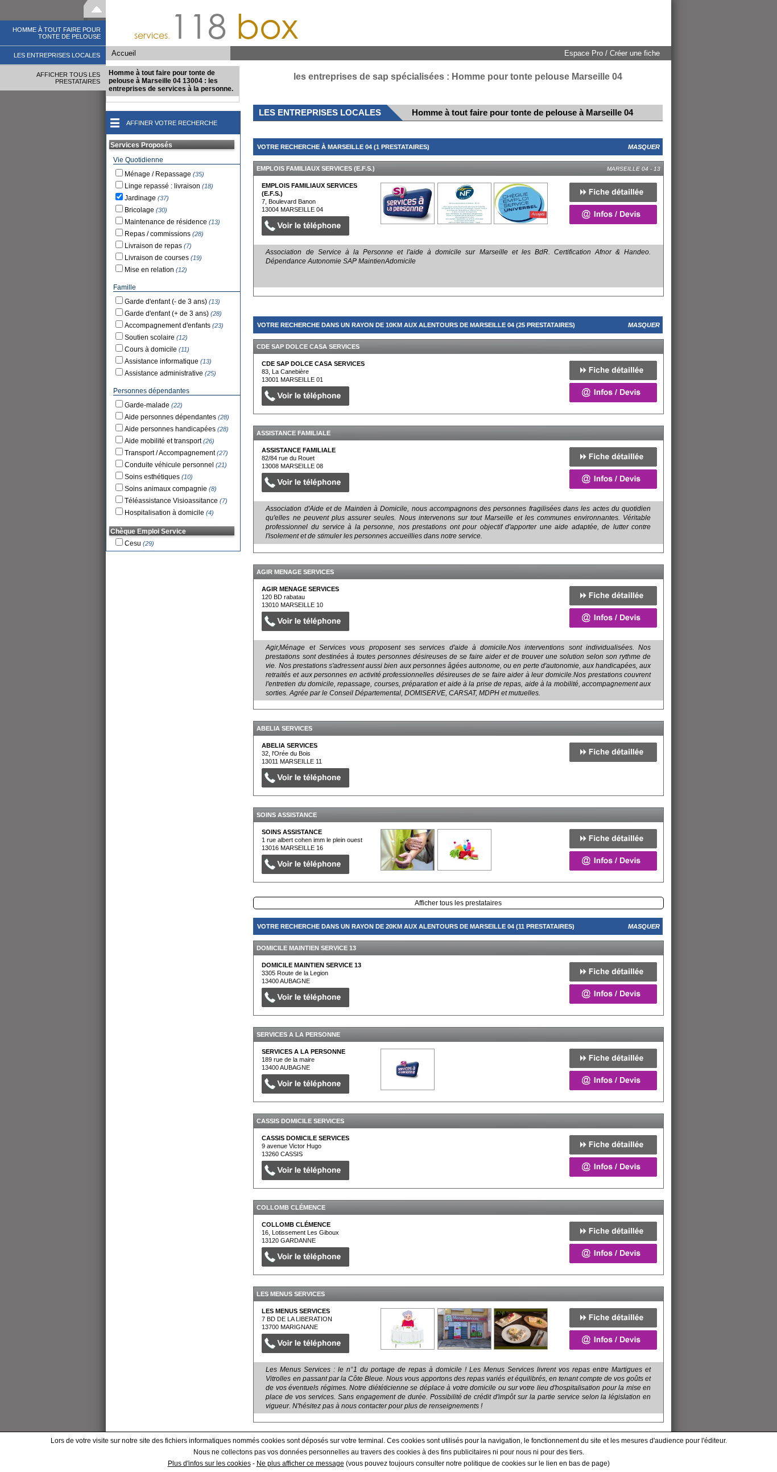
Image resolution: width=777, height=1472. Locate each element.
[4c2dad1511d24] (408, 203)
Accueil (123, 53)
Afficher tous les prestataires (458, 903)
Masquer (644, 146)
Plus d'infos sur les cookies (209, 1463)
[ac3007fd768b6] (408, 850)
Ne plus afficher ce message (300, 1463)
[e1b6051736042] (408, 1069)
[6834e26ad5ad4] (408, 1329)
